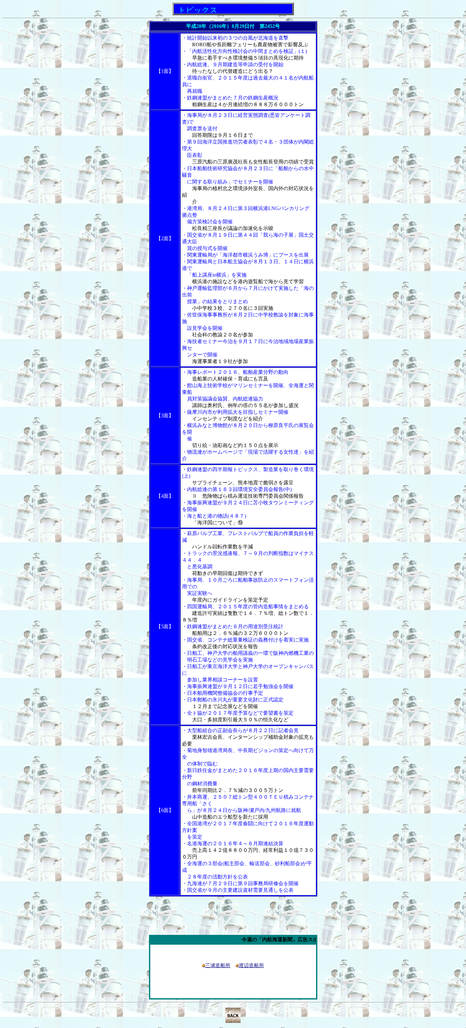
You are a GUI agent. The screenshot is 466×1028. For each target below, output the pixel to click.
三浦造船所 (217, 965)
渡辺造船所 (251, 965)
